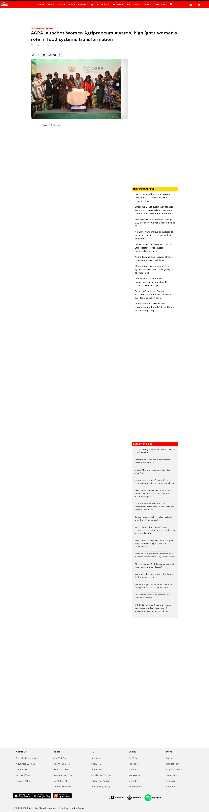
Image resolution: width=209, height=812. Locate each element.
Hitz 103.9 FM (60, 769)
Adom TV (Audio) (100, 781)
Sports (94, 4)
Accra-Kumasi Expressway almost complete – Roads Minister (153, 259)
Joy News (96, 758)
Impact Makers (174, 769)
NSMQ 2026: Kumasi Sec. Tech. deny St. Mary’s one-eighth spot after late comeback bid (154, 544)
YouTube (133, 758)
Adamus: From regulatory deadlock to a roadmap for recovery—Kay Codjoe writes (154, 556)
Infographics (135, 786)
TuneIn (118, 797)
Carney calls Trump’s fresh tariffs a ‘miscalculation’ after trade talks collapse (154, 483)
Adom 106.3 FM (61, 763)
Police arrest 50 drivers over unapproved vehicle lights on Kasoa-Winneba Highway (155, 307)
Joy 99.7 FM (59, 758)
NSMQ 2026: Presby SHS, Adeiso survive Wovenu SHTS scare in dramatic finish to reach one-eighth (154, 495)
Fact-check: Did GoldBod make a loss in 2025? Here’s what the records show (152, 197)
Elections (160, 4)
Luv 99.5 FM (60, 781)
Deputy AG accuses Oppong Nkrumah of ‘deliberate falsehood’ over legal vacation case (153, 294)
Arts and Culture (66, 4)
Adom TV (96, 763)
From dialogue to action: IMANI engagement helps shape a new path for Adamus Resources (154, 508)
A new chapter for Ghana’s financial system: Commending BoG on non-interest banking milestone (155, 531)
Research (117, 4)
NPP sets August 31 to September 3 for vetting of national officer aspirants (153, 587)
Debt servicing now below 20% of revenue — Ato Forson (154, 452)
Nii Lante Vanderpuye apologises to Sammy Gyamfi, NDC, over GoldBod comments (154, 235)
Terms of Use (23, 775)
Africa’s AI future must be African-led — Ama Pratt (153, 473)
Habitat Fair (172, 763)
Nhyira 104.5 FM (62, 786)
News (50, 4)
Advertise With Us (25, 763)
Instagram (134, 775)
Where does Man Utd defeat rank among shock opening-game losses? (154, 567)
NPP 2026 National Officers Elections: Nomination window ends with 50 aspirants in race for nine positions (152, 609)
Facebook (134, 763)
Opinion (105, 4)
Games (170, 758)
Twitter (132, 769)
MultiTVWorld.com (101, 775)
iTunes (137, 797)
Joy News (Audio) (100, 786)
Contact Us (22, 769)
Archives (170, 781)
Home (41, 4)
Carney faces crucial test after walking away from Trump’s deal (152, 520)
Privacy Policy (23, 781)
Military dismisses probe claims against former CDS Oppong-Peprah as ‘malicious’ (154, 269)
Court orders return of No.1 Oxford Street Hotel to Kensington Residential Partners (153, 248)
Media (148, 4)
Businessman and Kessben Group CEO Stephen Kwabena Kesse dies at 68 (155, 222)
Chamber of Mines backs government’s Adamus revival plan (153, 463)
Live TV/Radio (133, 4)
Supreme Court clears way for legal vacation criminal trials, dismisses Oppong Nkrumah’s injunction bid (154, 210)
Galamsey (171, 775)
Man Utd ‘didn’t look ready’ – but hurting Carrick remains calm (154, 577)
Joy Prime (96, 769)
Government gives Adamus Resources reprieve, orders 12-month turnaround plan (151, 282)
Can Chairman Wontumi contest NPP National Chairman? (152, 597)
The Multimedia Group (28, 758)
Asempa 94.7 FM (62, 775)
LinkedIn (133, 781)
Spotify (156, 797)
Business (83, 4)
